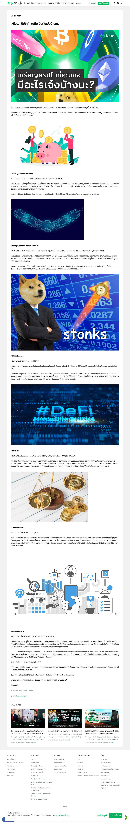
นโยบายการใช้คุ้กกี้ (37, 772)
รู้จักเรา (33, 759)
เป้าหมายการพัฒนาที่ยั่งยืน (39, 799)
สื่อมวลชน (80, 766)
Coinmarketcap (22, 662)
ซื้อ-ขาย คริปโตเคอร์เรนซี (15, 763)
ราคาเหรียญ (11, 772)
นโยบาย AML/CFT (36, 776)
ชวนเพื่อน (10, 776)
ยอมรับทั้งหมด (115, 815)
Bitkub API (80, 769)
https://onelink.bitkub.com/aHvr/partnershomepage (55, 675)
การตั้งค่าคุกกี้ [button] (102, 815)
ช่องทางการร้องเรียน (60, 766)
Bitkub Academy (82, 772)
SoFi (39, 662)
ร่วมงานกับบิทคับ (106, 763)
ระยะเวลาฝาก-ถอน (107, 779)
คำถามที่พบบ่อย (59, 759)
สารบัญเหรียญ (105, 772)
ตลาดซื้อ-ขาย (11, 759)
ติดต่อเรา (104, 759)
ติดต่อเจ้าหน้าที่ (58, 763)
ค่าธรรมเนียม (105, 776)
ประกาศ (80, 763)
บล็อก (79, 759)
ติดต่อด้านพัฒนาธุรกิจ (108, 782)
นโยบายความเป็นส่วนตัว (38, 769)
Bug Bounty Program (60, 772)
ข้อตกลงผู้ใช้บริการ (37, 766)
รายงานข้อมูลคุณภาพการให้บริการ (88, 776)
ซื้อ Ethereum (11, 769)
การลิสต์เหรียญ (105, 766)
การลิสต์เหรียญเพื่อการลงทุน (110, 769)
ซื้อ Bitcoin (10, 766)
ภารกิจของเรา (35, 763)
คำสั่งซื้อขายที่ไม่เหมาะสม (39, 779)
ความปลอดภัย (58, 769)
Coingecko (33, 662)
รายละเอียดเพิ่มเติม (63, 815)
